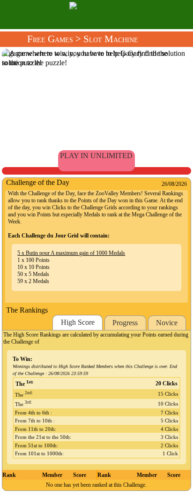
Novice (167, 322)
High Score (78, 322)
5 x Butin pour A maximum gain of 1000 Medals (71, 253)
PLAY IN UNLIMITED (96, 155)
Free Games (50, 39)
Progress (125, 322)
